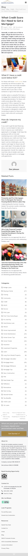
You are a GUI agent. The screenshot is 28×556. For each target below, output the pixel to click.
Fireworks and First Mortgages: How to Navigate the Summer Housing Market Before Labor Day (13, 200)
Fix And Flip (7, 319)
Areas (3, 531)
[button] (26, 2)
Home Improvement (10, 330)
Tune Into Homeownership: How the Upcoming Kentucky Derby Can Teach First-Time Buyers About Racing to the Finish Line (13, 265)
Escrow (6, 309)
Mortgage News (8, 362)
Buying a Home (8, 291)
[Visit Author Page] (14, 164)
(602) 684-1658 (8, 491)
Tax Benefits (7, 398)
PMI (5, 377)
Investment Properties (10, 348)
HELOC (6, 327)
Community (7, 298)
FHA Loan (7, 312)
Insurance (6, 344)
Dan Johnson (19, 27)
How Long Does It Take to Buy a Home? (5, 415)
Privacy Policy (5, 548)
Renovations (7, 387)
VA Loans (6, 405)
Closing (6, 294)
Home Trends (8, 341)
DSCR (5, 305)
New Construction (9, 373)
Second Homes (8, 394)
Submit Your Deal (6, 525)
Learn (5, 352)
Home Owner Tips (9, 337)
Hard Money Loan (9, 323)
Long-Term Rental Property (12, 355)
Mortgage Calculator (10, 359)
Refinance (7, 384)
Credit (5, 29)
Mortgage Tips (8, 369)
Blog (2, 535)
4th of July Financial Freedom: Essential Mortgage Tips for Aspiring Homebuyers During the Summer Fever (12, 232)
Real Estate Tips (9, 380)
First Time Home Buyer (13, 29)
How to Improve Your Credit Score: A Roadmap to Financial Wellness (18, 415)
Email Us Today (8, 493)
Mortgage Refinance (10, 366)
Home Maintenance (10, 334)
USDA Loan (7, 402)
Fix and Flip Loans (6, 512)
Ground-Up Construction (8, 515)
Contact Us (4, 528)
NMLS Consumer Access (8, 538)
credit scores (18, 81)
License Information (7, 545)
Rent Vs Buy (7, 391)
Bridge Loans (7, 287)
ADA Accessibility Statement (9, 541)
